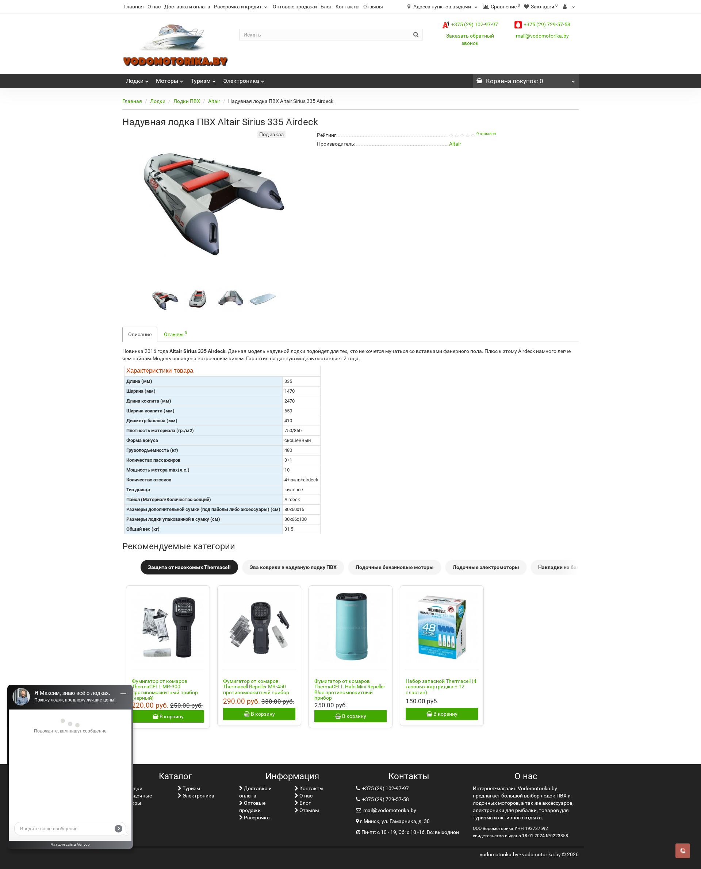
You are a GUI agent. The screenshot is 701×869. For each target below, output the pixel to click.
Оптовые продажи (295, 6)
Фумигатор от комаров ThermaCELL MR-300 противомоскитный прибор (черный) (165, 689)
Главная (134, 6)
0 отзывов (486, 133)
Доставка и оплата (187, 6)
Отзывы (373, 6)
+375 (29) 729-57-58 (547, 24)
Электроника (241, 80)
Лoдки (134, 80)
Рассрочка (256, 817)
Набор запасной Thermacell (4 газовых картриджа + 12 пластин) (441, 686)
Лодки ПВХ (186, 101)
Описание (140, 334)
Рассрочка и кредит (238, 6)
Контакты (348, 6)
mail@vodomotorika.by (542, 36)
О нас (154, 6)
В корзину (171, 716)
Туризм (201, 80)
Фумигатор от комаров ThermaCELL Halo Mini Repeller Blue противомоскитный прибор (349, 689)
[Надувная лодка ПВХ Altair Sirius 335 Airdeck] (165, 301)
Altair (214, 101)
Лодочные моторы (137, 799)
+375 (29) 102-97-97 (474, 24)
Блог (326, 6)
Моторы (167, 80)
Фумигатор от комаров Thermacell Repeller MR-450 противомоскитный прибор (256, 686)
